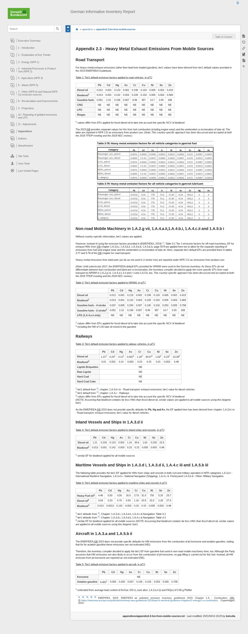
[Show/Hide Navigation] (68, 28)
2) (97, 388)
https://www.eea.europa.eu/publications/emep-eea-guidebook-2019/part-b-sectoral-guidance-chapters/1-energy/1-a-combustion (149, 600)
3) (97, 392)
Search (57, 28)
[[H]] (19, 13)
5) (99, 517)
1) (163, 243)
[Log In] (237, 3)
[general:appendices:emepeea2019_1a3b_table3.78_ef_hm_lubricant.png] (155, 201)
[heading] (34, 40)
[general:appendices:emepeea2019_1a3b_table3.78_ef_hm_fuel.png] (155, 161)
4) (99, 513)
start (77, 29)
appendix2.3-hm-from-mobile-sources (115, 29)
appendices (87, 29)
